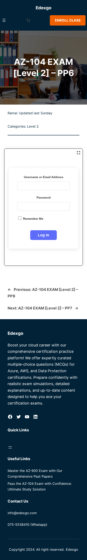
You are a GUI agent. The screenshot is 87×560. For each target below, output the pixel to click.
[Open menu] (4, 20)
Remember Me (32, 218)
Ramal (12, 113)
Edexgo (43, 7)
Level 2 (33, 126)
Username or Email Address (43, 177)
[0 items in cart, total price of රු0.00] (28, 20)
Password (44, 197)
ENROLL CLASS (67, 20)
